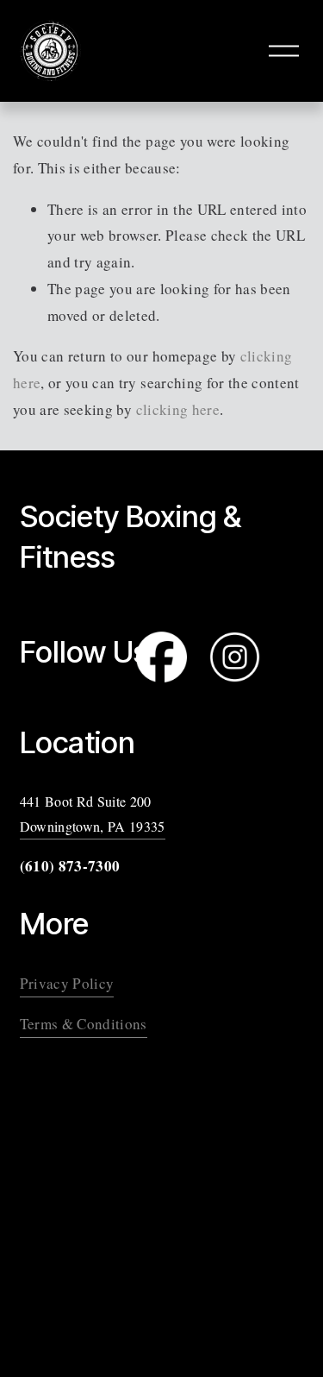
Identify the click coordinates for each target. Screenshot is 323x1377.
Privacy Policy (67, 983)
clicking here (178, 409)
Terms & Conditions (83, 1024)
